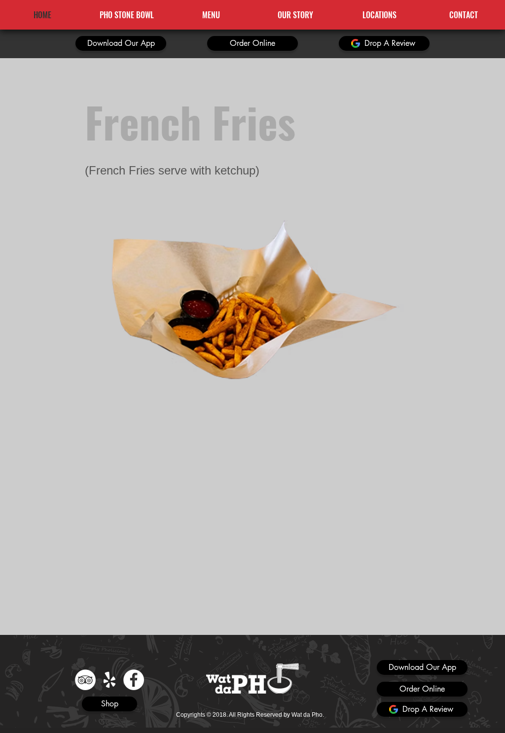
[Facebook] (133, 679)
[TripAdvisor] (85, 679)
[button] (120, 43)
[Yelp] (109, 679)
